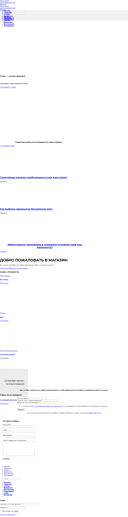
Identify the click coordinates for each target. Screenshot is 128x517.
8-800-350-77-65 (94, 413)
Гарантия (8, 12)
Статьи (7, 14)
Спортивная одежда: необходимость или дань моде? (33, 177)
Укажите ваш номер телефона (29, 401)
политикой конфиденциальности (48, 406)
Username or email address (10, 504)
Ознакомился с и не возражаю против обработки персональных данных (65, 406)
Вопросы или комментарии (28, 403)
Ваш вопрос (7, 435)
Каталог (7, 11)
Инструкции (9, 24)
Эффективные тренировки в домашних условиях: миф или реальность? (44, 246)
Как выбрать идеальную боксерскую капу (26, 209)
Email (5, 430)
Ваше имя (7, 425)
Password (4, 507)
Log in (16, 511)
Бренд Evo (8, 22)
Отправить (21, 409)
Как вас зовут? (23, 399)
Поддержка (9, 26)
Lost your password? (7, 515)
